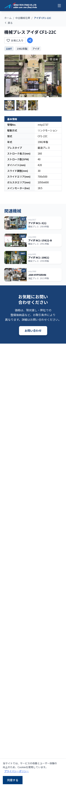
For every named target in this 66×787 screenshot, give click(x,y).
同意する (12, 780)
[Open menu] (59, 5)
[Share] (30, 40)
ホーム (8, 18)
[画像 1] (9, 105)
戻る (10, 22)
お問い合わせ (33, 330)
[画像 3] (33, 105)
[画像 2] (21, 105)
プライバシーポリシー (16, 771)
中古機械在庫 (22, 18)
